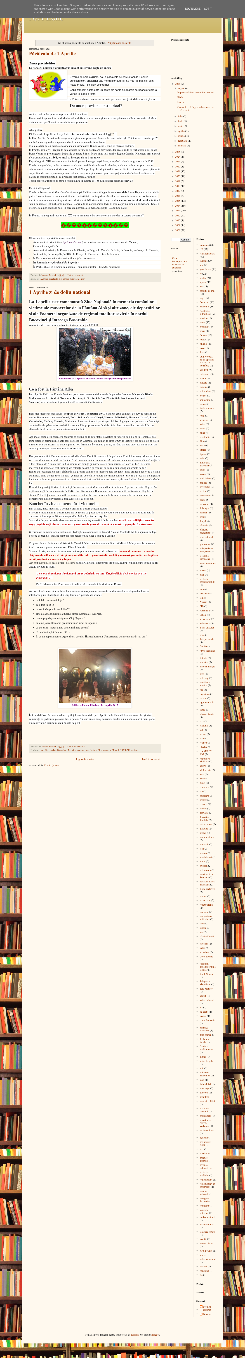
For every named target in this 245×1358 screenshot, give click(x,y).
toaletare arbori (207, 1231)
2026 (178, 83)
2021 (178, 171)
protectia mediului (204, 1173)
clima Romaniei (208, 1020)
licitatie (203, 658)
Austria (203, 602)
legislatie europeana (205, 557)
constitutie (205, 437)
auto (202, 774)
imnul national (207, 837)
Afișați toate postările (119, 43)
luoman (135, 1334)
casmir (203, 1016)
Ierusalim (204, 504)
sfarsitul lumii (207, 936)
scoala (203, 927)
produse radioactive (205, 1166)
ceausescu (204, 787)
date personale (207, 639)
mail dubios (205, 478)
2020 (178, 176)
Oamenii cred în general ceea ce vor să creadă (195, 108)
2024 (178, 156)
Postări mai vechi (151, 759)
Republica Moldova (205, 760)
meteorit (204, 1092)
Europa (203, 335)
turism (203, 734)
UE (201, 249)
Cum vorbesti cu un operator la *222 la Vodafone (207, 361)
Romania (204, 245)
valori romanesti (208, 1259)
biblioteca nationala (204, 464)
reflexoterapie (206, 904)
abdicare (204, 420)
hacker (203, 833)
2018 (178, 186)
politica (203, 482)
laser (202, 1079)
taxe (202, 721)
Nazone (207, 1314)
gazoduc (204, 828)
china (202, 469)
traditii (203, 1239)
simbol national (207, 1217)
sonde (202, 709)
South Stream (206, 974)
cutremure (205, 374)
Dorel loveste (206, 956)
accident (204, 369)
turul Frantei (206, 1250)
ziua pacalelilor (77, 278)
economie (204, 306)
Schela (203, 614)
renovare (204, 912)
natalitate (204, 1096)
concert (203, 512)
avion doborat (207, 1000)
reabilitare (205, 495)
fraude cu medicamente (206, 1048)
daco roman (205, 1034)
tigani (202, 499)
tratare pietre (206, 1243)
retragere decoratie (204, 1200)
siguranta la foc (207, 702)
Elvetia (203, 747)
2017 (178, 191)
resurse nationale (204, 1192)
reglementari (206, 1179)
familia (203, 646)
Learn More (193, 8)
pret (202, 1149)
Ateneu (203, 742)
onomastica (205, 1115)
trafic (202, 948)
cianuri (203, 404)
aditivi (203, 765)
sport (202, 339)
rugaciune (204, 694)
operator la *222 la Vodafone (205, 1123)
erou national (206, 537)
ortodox (204, 865)
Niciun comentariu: (76, 275)
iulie (180, 116)
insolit (203, 378)
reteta (202, 322)
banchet (52, 750)
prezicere (204, 1153)
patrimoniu (205, 870)
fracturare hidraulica (205, 312)
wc (201, 1275)
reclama (204, 387)
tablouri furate (207, 714)
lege (202, 848)
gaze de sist (205, 269)
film (202, 441)
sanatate (204, 260)
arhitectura (205, 399)
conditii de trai (207, 290)
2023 (178, 161)
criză (202, 635)
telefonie (204, 725)
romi (202, 415)
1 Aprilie (44, 278)
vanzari (203, 1266)
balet (202, 458)
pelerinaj (204, 678)
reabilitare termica (205, 684)
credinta (204, 326)
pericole (204, 1137)
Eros (174, 258)
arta (201, 265)
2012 (178, 215)
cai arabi (204, 1011)
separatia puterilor (204, 1211)
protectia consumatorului (207, 580)
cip (201, 791)
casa (202, 348)
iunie (181, 121)
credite (203, 808)
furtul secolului (207, 650)
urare (202, 1255)
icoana (203, 474)
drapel (203, 521)
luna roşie (204, 1088)
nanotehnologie (207, 666)
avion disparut (207, 627)
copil (202, 516)
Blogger (155, 1334)
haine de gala (206, 1061)
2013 (178, 210)
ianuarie (182, 145)
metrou (203, 853)
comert (203, 799)
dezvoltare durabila (205, 818)
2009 (178, 225)
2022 (178, 166)
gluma (203, 1056)
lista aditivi (205, 1084)
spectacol (204, 593)
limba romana (207, 408)
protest (203, 491)
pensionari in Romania (206, 876)
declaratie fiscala (204, 1040)
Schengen (204, 508)
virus (202, 738)
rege (202, 298)
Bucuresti (204, 302)
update (203, 282)
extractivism (206, 824)
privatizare (205, 900)
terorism (204, 943)
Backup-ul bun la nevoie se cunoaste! (179, 264)
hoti (202, 1068)
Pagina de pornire (85, 759)
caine (202, 432)
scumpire (204, 1205)
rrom (202, 923)
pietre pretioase (207, 888)
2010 (178, 220)
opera (202, 331)
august (181, 88)
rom (202, 589)
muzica (203, 318)
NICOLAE (125, 750)
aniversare (205, 623)
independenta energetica (206, 550)
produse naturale (204, 1159)
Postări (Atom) (52, 765)
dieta (202, 352)
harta (202, 445)
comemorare (83, 750)
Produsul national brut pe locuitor (208, 966)
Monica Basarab (207, 1308)
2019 (178, 181)
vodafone (204, 1270)
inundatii (204, 844)
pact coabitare (207, 1130)
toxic (202, 597)
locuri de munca (208, 563)
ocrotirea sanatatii (204, 1110)
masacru (107, 750)
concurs (203, 804)
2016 (178, 195)
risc (201, 689)
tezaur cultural (207, 1224)
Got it (208, 8)
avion (202, 424)
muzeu (203, 570)
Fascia (180, 102)
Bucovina (71, 750)
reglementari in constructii (207, 1185)
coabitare (204, 795)
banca (202, 428)
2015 (178, 200)
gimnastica (205, 544)
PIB (202, 606)
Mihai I (115, 750)
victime (134, 750)
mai (180, 126)
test (201, 729)
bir (201, 1007)
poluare (203, 382)
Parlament (205, 610)
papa (202, 574)
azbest (203, 778)
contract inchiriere (204, 1029)
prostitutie (205, 486)
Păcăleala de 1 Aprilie (52, 53)
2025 (178, 151)
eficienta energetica (205, 531)
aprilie (181, 131)
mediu (203, 278)
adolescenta (205, 770)
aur (201, 286)
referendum (205, 391)
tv (201, 273)
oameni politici (207, 1101)
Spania (203, 454)
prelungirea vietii (205, 1143)
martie (181, 135)
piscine (203, 896)
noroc (202, 861)
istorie (203, 449)
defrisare (204, 812)
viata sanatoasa (207, 253)
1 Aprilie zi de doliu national (59, 292)
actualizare (205, 619)
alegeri (203, 395)
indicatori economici (205, 1074)
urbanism (204, 952)
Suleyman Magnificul (205, 983)
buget (202, 782)
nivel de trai (206, 857)
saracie (203, 698)
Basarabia (61, 750)
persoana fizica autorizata (207, 883)
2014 (178, 205)
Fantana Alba (96, 750)
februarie (183, 140)
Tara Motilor (206, 988)
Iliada (180, 97)
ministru (204, 662)
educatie (204, 525)
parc (202, 674)
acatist (203, 995)
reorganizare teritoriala (206, 918)
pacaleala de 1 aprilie (59, 278)
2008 (178, 230)
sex (201, 932)
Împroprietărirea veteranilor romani (195, 92)
